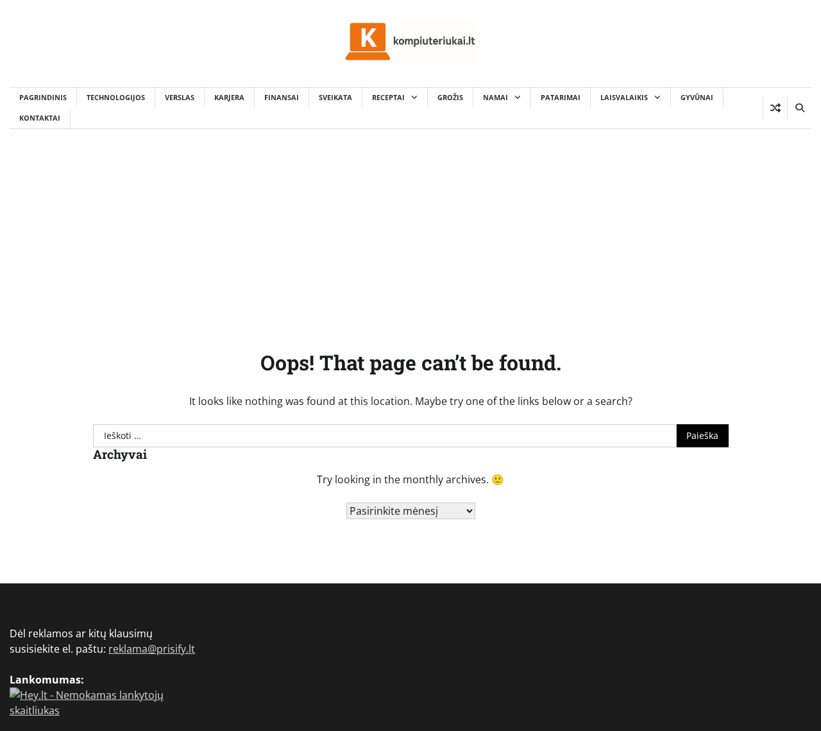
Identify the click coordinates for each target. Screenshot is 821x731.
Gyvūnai (697, 97)
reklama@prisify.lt (151, 649)
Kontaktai (39, 118)
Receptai (388, 97)
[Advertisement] (410, 225)
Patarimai (560, 97)
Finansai (281, 97)
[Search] (799, 108)
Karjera (229, 97)
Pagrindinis (43, 97)
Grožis (450, 97)
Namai (495, 97)
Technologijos (116, 97)
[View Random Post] (775, 108)
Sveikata (335, 97)
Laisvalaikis (624, 97)
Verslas (179, 97)
